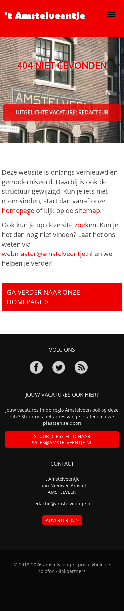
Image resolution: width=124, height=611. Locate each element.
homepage (18, 210)
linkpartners (72, 571)
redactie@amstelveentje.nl (62, 503)
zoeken (85, 225)
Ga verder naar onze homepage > (43, 297)
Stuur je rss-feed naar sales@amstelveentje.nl (62, 439)
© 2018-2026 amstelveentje (44, 564)
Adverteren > (62, 520)
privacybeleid (93, 564)
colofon (46, 571)
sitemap (87, 210)
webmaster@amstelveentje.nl (47, 253)
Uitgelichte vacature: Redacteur (62, 112)
